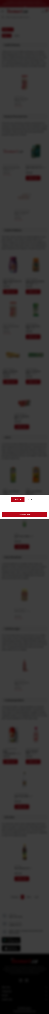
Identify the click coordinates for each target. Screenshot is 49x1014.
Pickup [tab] (31, 499)
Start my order (24, 514)
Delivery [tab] (18, 499)
